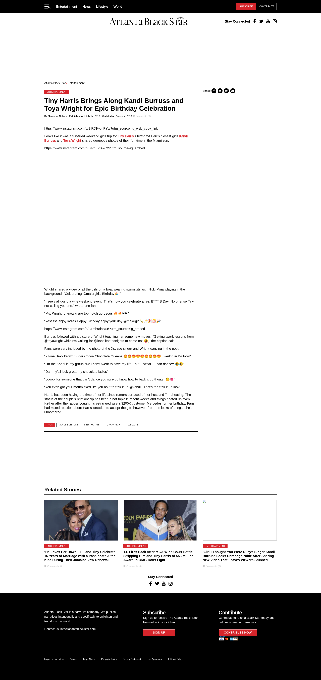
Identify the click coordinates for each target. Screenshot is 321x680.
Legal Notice (89, 659)
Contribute (266, 6)
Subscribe (246, 6)
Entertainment (66, 6)
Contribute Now (238, 632)
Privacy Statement (132, 659)
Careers (73, 659)
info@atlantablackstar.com (78, 629)
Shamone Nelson (57, 116)
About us (59, 659)
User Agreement (154, 659)
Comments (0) (143, 116)
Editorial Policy (175, 659)
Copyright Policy (109, 659)
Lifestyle (102, 6)
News (86, 6)
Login (46, 659)
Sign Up (159, 632)
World (118, 6)
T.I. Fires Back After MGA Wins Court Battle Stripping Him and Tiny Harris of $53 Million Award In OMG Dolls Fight (158, 556)
